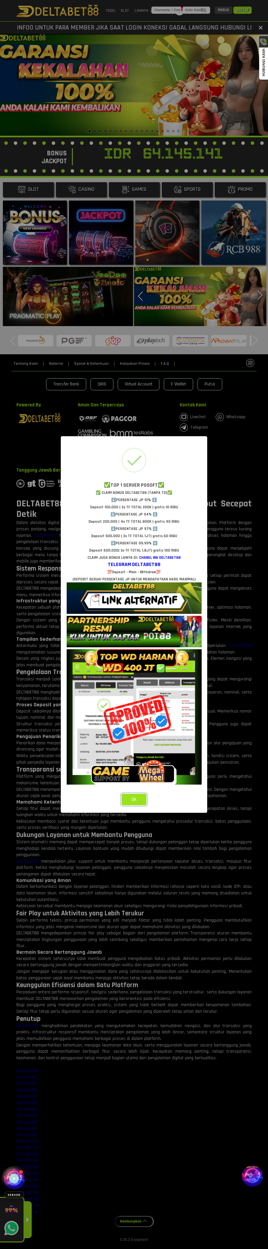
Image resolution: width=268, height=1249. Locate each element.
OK (134, 799)
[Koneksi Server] (14, 1178)
